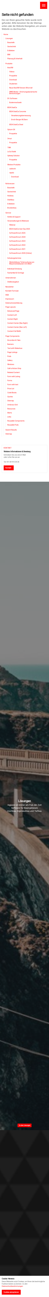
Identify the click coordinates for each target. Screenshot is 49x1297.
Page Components (12, 336)
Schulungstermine (14, 258)
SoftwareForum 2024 (17, 237)
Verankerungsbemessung (21, 115)
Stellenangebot (13, 282)
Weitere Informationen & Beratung (17, 451)
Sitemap (10, 401)
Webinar (12, 225)
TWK (9, 147)
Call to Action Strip (14, 368)
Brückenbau (11, 208)
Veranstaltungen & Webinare (18, 221)
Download (13, 80)
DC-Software (12, 98)
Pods (9, 356)
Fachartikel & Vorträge (15, 273)
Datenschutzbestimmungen (12, 1286)
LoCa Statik (11, 152)
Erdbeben (11, 50)
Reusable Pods (13, 425)
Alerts (9, 413)
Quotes (10, 397)
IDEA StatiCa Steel (16, 124)
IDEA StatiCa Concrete (17, 111)
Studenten (13, 84)
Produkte (8, 64)
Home (6, 34)
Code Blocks (12, 393)
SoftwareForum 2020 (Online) (20, 253)
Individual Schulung (14, 269)
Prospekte (13, 76)
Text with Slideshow (14, 348)
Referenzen (10, 184)
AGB (7, 295)
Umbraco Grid (12, 405)
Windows (10, 364)
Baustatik (11, 42)
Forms (9, 380)
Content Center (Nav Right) (17, 323)
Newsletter (9, 287)
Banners (10, 344)
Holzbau (10, 196)
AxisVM (10, 68)
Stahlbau (10, 200)
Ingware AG (5, 5)
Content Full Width (14, 331)
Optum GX (11, 129)
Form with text (12, 384)
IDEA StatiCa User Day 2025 (19, 229)
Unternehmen (10, 278)
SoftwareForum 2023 (17, 241)
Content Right (12, 319)
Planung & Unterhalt (14, 59)
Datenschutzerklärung (13, 303)
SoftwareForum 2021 (17, 249)
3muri (9, 138)
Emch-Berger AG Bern (19, 120)
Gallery (9, 360)
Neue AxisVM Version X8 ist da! (20, 88)
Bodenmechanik (15, 102)
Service (8, 213)
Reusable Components (15, 421)
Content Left (12, 315)
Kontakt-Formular (12, 291)
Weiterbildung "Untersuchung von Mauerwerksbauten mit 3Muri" (21, 263)
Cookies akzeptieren (11, 1292)
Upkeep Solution (13, 156)
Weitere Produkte (13, 165)
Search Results (11, 430)
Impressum (9, 299)
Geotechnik (11, 46)
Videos (11, 72)
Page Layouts (10, 307)
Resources (11, 409)
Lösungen (9, 38)
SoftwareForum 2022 (17, 245)
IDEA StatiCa (12, 107)
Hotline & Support (13, 217)
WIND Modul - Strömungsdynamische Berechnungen (23, 92)
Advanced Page (13, 311)
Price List (10, 389)
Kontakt (8, 468)
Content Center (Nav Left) (17, 327)
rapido (11, 173)
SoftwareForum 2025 (17, 233)
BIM (8, 55)
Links (9, 417)
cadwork (12, 169)
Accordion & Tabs (13, 340)
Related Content (13, 372)
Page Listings (12, 352)
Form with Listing (13, 376)
